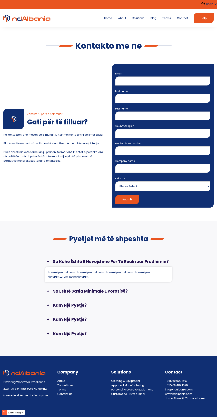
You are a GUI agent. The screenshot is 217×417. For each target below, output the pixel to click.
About (122, 18)
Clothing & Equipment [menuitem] (125, 381)
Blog (153, 18)
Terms (166, 18)
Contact (182, 18)
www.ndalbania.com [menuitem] (178, 394)
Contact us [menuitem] (64, 394)
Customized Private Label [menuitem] (128, 394)
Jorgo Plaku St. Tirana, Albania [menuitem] (185, 398)
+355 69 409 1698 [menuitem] (176, 385)
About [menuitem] (61, 381)
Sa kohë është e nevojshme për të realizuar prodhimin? (111, 261)
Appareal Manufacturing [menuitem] (127, 385)
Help (204, 18)
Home (108, 18)
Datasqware (41, 395)
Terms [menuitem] (61, 390)
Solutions (138, 18)
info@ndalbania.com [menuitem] (179, 390)
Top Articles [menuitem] (65, 385)
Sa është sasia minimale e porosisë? (90, 291)
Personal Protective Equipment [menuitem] (132, 390)
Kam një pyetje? (70, 305)
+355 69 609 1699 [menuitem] (176, 381)
